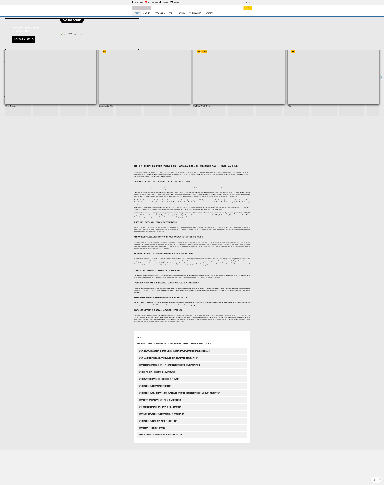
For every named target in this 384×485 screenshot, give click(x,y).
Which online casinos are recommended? (155, 386)
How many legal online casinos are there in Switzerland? (161, 414)
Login (248, 8)
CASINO (146, 13)
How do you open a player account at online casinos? (160, 400)
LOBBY (137, 13)
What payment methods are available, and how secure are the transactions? (168, 358)
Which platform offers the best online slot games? (159, 379)
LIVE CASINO (159, 13)
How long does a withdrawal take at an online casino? (160, 435)
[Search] (374, 480)
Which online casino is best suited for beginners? (158, 421)
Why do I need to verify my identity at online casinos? (160, 407)
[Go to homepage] (141, 8)
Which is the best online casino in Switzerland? (157, 372)
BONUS (182, 13)
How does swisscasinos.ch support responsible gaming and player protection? (169, 365)
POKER (172, 13)
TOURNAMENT (195, 13)
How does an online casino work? (152, 428)
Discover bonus (24, 39)
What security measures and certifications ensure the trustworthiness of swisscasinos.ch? (174, 351)
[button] (376, 33)
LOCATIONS (209, 13)
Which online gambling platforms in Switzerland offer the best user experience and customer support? (179, 393)
